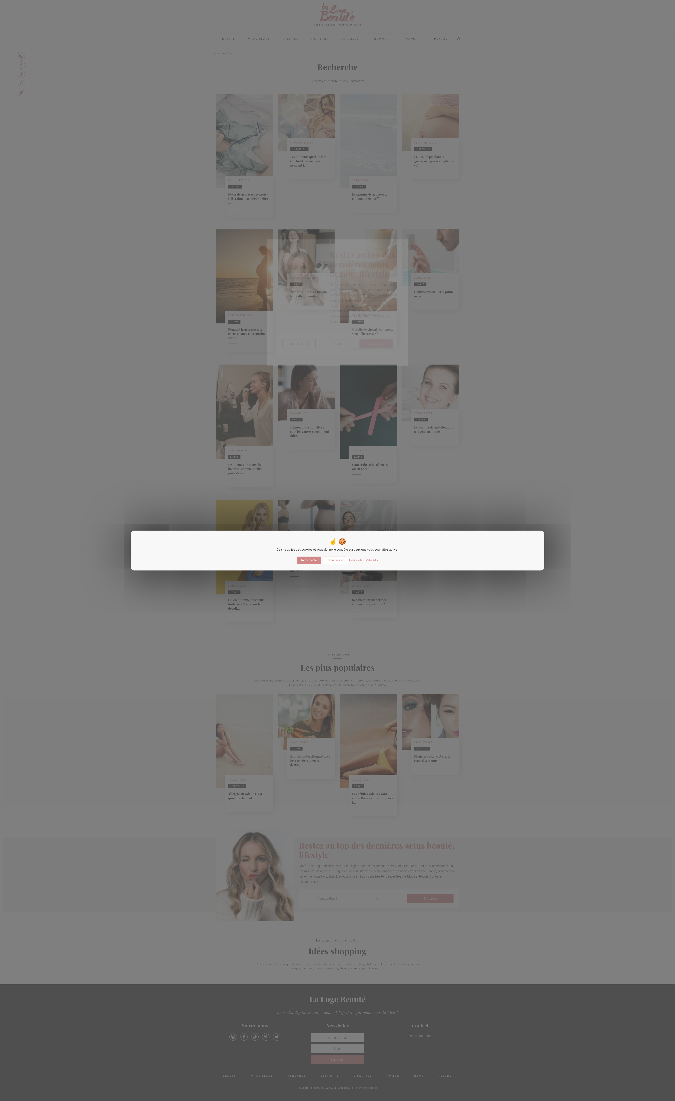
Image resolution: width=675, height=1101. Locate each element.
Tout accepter (309, 560)
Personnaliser (335, 560)
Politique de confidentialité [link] (363, 560)
